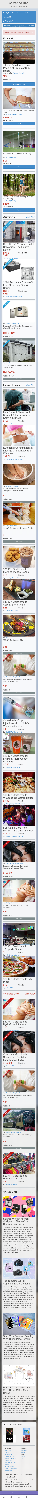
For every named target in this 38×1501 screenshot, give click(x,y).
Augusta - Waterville (19, 6)
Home (4, 1499)
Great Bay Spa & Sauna (14, 296)
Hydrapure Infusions (12, 903)
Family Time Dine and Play (15, 836)
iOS (22, 1458)
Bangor (19, 13)
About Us (8, 1450)
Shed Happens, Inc (12, 363)
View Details (19, 339)
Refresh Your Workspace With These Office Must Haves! (16, 1390)
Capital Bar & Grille (12, 610)
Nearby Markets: (8, 13)
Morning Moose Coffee (13, 578)
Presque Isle (7, 17)
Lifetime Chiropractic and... (14, 424)
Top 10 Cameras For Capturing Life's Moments (16, 1282)
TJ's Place (9, 988)
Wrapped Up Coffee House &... (16, 804)
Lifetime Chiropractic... (13, 486)
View (19, 124)
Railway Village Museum (13, 1132)
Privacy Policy (9, 1460)
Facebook (24, 1450)
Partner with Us (9, 1456)
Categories (11, 1499)
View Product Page (19, 84)
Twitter (23, 1452)
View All (29, 216)
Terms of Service (10, 1458)
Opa (7, 637)
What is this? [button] (8, 21)
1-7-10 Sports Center (13, 955)
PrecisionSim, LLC (18, 73)
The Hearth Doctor (12, 258)
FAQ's (7, 1452)
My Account (26, 1499)
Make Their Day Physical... (14, 677)
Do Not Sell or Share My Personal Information (11, 1469)
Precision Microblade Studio (14, 863)
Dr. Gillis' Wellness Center (14, 114)
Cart (19, 1499)
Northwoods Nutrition (13, 767)
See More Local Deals (19, 1493)
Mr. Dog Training (11, 157)
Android (23, 1456)
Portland (27, 13)
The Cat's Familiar (11, 526)
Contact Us (8, 1454)
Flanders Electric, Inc (12, 323)
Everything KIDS (11, 1184)
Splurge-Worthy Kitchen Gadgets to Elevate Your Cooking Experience (16, 1221)
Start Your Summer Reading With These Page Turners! (18, 1337)
